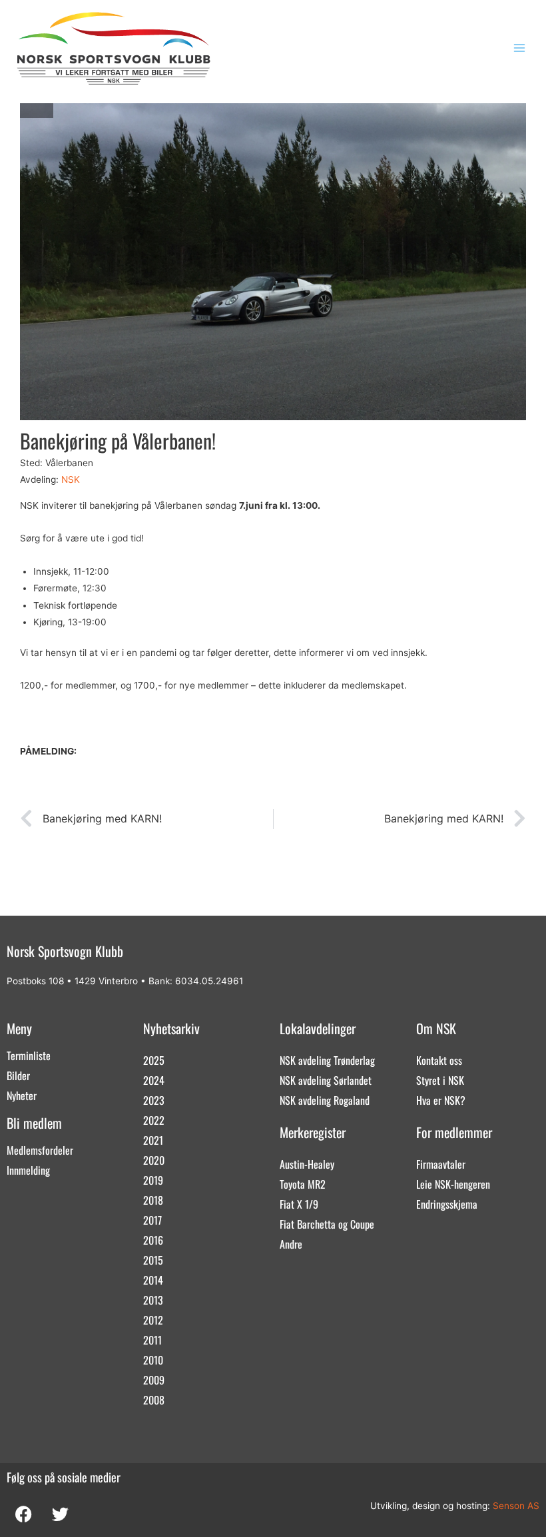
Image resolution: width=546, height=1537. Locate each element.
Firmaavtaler (440, 1164)
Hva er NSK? (440, 1100)
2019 (153, 1180)
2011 (152, 1340)
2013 (153, 1300)
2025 (153, 1060)
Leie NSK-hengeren (453, 1184)
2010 (153, 1360)
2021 (153, 1140)
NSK (70, 479)
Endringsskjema (446, 1204)
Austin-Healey (307, 1164)
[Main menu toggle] (519, 48)
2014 (153, 1280)
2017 (152, 1220)
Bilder (18, 1075)
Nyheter (22, 1095)
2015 (153, 1260)
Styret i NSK (440, 1080)
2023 (153, 1100)
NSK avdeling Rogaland (325, 1100)
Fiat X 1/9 (299, 1204)
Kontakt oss (439, 1060)
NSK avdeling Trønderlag (327, 1060)
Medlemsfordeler (40, 1150)
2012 (153, 1320)
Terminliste (29, 1056)
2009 (153, 1380)
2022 (153, 1120)
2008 (153, 1400)
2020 (153, 1160)
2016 (153, 1240)
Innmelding (28, 1170)
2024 (153, 1080)
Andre (291, 1244)
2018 (153, 1200)
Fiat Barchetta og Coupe (327, 1224)
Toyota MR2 (303, 1184)
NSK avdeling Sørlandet (326, 1080)
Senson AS (516, 1505)
